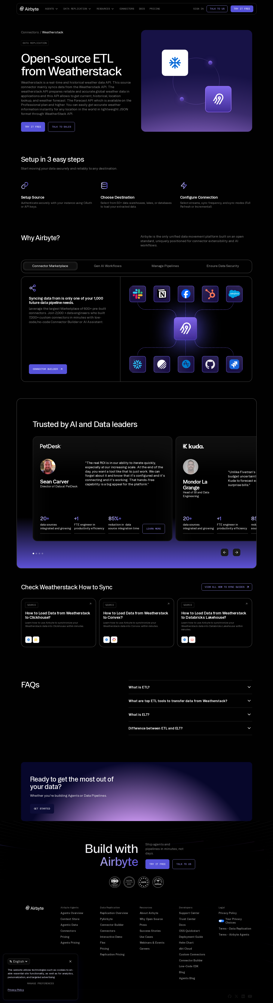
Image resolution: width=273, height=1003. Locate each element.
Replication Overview (114, 913)
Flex (102, 942)
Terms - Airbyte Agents (234, 934)
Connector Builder (112, 924)
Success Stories (150, 930)
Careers (145, 948)
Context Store (69, 919)
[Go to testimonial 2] (36, 553)
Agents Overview (71, 913)
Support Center (189, 913)
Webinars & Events (152, 942)
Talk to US (183, 864)
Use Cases (146, 936)
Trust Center (187, 919)
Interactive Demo (111, 936)
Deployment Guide (191, 936)
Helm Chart (186, 942)
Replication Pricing (112, 954)
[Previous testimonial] (224, 552)
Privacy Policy (228, 913)
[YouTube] (250, 996)
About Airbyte (149, 913)
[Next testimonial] (236, 552)
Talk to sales (61, 126)
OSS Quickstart (189, 930)
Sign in (198, 8)
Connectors (127, 8)
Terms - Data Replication (235, 928)
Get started (42, 808)
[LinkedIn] (243, 996)
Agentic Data (69, 924)
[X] (236, 996)
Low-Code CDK (189, 966)
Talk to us (217, 8)
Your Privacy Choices (233, 921)
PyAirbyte (106, 919)
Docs (142, 8)
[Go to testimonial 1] (33, 553)
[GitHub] (229, 996)
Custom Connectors (192, 954)
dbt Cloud (185, 948)
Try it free (242, 8)
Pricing (155, 8)
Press (143, 924)
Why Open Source (151, 919)
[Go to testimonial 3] (39, 553)
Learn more (153, 528)
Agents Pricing (70, 942)
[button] (52, 9)
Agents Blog (187, 978)
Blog (182, 972)
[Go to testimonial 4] (42, 553)
